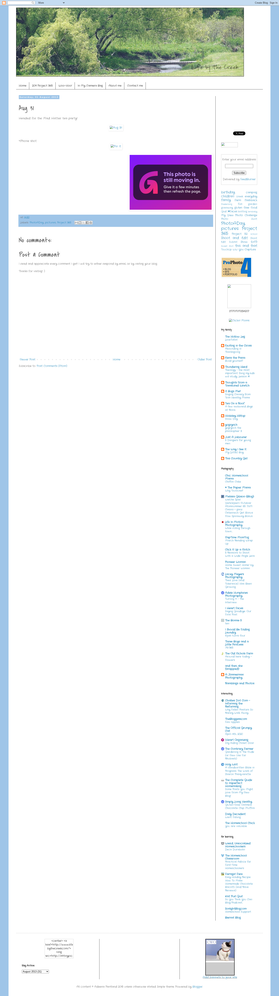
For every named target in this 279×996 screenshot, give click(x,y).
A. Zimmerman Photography (234, 676)
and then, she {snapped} (234, 667)
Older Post (205, 359)
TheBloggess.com (236, 719)
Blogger (197, 987)
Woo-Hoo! (65, 86)
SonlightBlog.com (236, 909)
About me (115, 86)
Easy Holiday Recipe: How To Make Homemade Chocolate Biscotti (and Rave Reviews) (239, 883)
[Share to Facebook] (87, 223)
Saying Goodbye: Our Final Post (238, 613)
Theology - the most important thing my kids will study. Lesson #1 (240, 373)
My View (227, 215)
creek (239, 196)
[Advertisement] (88, 382)
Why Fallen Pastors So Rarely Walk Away (239, 711)
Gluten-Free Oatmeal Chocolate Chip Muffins (240, 806)
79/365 (229, 647)
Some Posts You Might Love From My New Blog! (239, 792)
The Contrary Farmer (239, 749)
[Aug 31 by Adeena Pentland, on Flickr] (116, 128)
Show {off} (249, 242)
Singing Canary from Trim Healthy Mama (238, 396)
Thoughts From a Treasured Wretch (237, 384)
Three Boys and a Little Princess (237, 643)
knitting (242, 211)
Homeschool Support (238, 912)
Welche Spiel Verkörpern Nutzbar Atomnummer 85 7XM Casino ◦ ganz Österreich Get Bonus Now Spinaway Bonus (239, 508)
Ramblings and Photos (239, 683)
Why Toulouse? (234, 490)
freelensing (226, 204)
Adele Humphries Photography (236, 594)
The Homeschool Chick (240, 823)
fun (240, 204)
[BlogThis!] (80, 223)
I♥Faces (232, 211)
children (227, 196)
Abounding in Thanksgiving (233, 350)
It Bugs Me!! (233, 391)
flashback (251, 200)
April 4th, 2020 (234, 734)
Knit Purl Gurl (234, 896)
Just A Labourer (236, 437)
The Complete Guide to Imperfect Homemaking (238, 783)
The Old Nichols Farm (239, 653)
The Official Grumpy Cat (238, 729)
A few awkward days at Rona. (239, 408)
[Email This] (76, 223)
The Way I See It (235, 449)
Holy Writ (231, 764)
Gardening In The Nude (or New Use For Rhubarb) (239, 755)
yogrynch (231, 425)
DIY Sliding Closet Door (239, 743)
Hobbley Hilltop (235, 416)
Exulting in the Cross (238, 345)
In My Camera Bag (90, 86)
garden (252, 204)
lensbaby (252, 211)
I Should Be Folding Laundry (237, 631)
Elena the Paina (235, 358)
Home (22, 86)
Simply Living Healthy (238, 802)
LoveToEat (231, 340)
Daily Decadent (235, 814)
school (254, 234)
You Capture (247, 249)
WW (235, 249)
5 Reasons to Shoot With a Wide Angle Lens (240, 554)
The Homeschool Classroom (236, 857)
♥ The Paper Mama (238, 487)
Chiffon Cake (233, 482)
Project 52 (239, 234)
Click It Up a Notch (237, 549)
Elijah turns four (235, 635)
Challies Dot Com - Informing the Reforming (237, 703)
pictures (50, 222)
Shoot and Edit (234, 238)
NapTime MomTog (237, 537)
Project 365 (64, 222)
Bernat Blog (233, 918)
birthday (228, 192)
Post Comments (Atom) (52, 366)
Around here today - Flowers (238, 658)
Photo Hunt (239, 219)
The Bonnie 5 (233, 620)
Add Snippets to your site (220, 977)
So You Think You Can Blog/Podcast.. (238, 901)
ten (227, 623)
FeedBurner (248, 179)
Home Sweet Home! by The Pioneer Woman (239, 566)
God (223, 211)
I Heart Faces (234, 608)
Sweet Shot (227, 246)
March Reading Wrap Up (239, 542)
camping (251, 192)
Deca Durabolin (235, 849)
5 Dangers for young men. (238, 441)
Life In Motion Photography (234, 523)
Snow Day (231, 419)
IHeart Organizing (236, 740)
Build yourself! (234, 361)
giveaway (227, 208)
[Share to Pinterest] (91, 223)
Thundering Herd (236, 367)
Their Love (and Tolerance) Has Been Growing (238, 583)
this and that (246, 246)
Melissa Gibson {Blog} (239, 496)
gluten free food (245, 208)
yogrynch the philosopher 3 (233, 429)
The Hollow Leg (235, 337)
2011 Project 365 (42, 86)
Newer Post (27, 359)
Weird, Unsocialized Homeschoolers (238, 844)
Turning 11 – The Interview (234, 600)
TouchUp (226, 249)
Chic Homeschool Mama (236, 477)
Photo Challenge (246, 215)
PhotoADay (37, 222)
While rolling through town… (237, 529)
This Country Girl (236, 458)
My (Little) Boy (234, 452)
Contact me (135, 86)
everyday (251, 196)
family (226, 200)
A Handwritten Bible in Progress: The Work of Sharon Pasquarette (240, 771)
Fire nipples (232, 722)
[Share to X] (83, 223)
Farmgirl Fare (234, 874)
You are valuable (236, 826)
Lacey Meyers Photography (234, 575)
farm (238, 200)
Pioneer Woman (235, 562)
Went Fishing (233, 817)
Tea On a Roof (234, 403)
